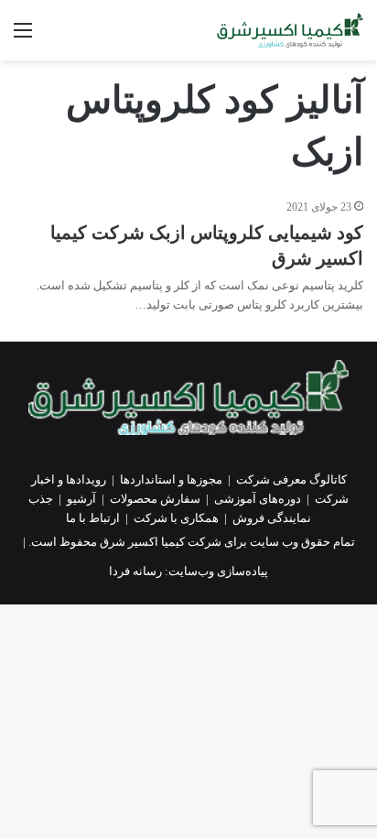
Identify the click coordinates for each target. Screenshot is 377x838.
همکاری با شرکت (176, 518)
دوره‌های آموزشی (257, 499)
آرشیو (81, 499)
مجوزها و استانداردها (171, 479)
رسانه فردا (135, 571)
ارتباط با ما (93, 518)
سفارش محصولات (155, 499)
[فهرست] (23, 37)
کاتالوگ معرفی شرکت (291, 479)
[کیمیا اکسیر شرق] (290, 30)
